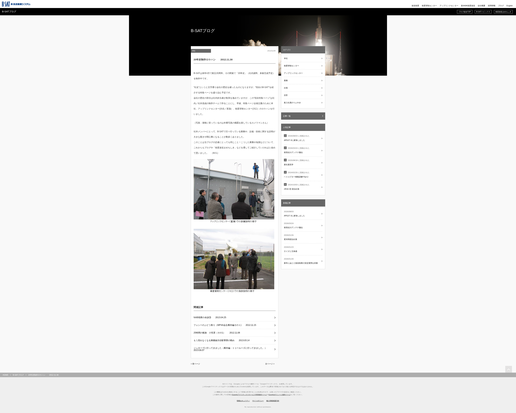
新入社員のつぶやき (292, 103)
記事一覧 (287, 116)
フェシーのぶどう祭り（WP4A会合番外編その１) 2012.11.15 (225, 325)
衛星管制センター (429, 6)
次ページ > (269, 364)
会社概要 (481, 6)
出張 (286, 88)
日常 (286, 95)
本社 (193, 51)
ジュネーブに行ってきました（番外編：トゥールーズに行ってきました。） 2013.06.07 (232, 349)
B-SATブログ (18, 375)
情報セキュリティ (243, 401)
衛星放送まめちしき (503, 12)
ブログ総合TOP (464, 12)
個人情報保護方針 (272, 401)
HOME (5, 375)
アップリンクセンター (449, 6)
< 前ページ (195, 364)
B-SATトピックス (483, 12)
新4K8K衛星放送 (468, 6)
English (509, 6)
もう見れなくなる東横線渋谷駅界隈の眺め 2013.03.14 (222, 340)
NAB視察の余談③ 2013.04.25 (210, 317)
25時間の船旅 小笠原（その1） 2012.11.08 (217, 333)
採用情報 (491, 6)
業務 (286, 80)
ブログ (501, 6)
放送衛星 (415, 6)
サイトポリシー (258, 401)
